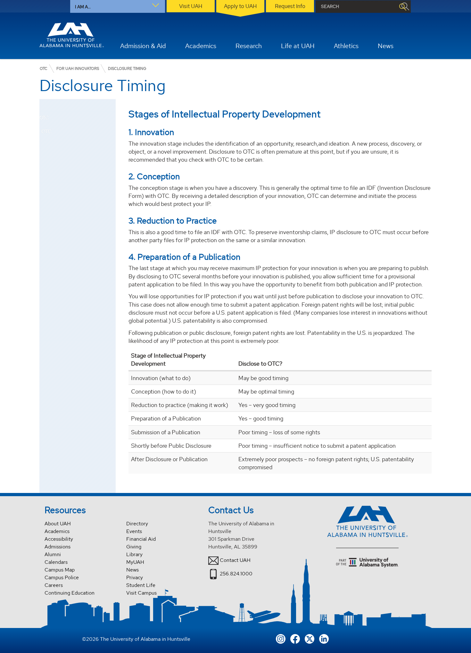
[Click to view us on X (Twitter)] (309, 638)
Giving (133, 546)
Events (134, 531)
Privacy (134, 577)
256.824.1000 (236, 573)
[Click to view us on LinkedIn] (324, 638)
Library (134, 554)
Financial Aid (141, 539)
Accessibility (59, 539)
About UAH (58, 523)
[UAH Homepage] (71, 35)
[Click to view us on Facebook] (295, 638)
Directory (137, 523)
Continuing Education (70, 592)
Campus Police (62, 577)
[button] (111, 131)
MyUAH (135, 562)
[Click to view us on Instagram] (280, 638)
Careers (54, 585)
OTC (44, 118)
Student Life (140, 585)
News (132, 569)
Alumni (53, 554)
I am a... (83, 7)
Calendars (56, 562)
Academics (57, 531)
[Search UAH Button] (402, 6)
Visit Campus (141, 592)
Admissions (57, 546)
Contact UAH (235, 560)
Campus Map (60, 569)
